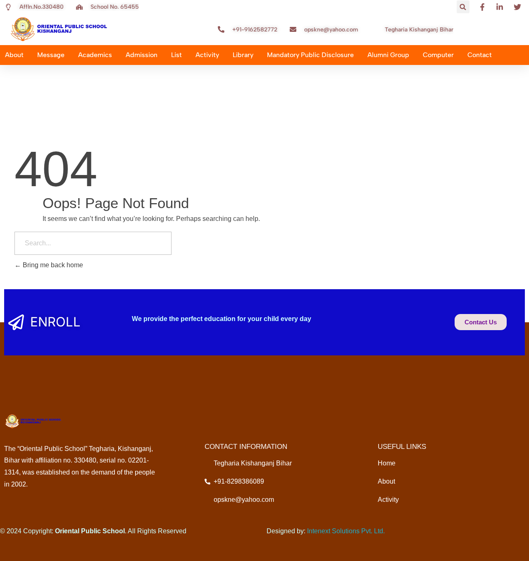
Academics (95, 55)
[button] (463, 6)
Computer (438, 55)
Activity (207, 55)
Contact (479, 55)
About (14, 55)
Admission (141, 55)
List (176, 55)
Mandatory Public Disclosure (310, 55)
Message (50, 55)
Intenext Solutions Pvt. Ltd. (346, 531)
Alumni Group (388, 55)
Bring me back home (52, 265)
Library (243, 55)
